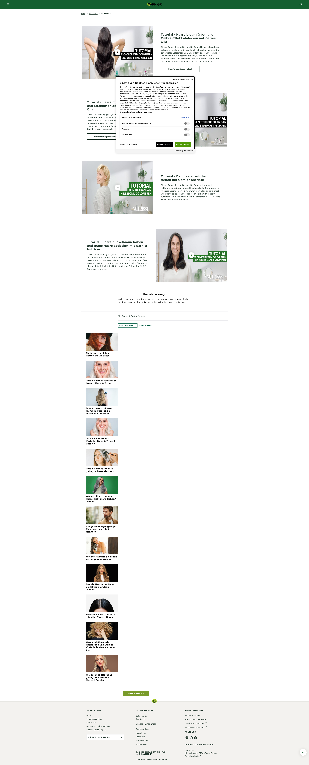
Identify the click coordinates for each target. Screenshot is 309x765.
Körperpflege (142, 740)
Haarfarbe (140, 737)
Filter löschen (145, 325)
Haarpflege (141, 733)
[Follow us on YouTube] (191, 738)
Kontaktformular (192, 715)
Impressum (91, 722)
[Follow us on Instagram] (195, 738)
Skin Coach (141, 719)
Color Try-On (141, 716)
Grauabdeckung (126, 325)
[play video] (117, 52)
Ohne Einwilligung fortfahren (182, 79)
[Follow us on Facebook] (187, 738)
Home (89, 715)
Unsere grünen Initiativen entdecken (152, 759)
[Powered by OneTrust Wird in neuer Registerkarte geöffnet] (184, 151)
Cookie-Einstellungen (96, 730)
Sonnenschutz (142, 744)
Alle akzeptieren (182, 144)
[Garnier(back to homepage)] (154, 4)
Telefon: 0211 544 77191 (195, 719)
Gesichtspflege (142, 729)
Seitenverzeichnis (94, 719)
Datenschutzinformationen (98, 726)
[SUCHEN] (300, 4)
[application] (105, 737)
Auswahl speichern (164, 144)
